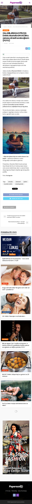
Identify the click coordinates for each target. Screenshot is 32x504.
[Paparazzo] (16, 486)
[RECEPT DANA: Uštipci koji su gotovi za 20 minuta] (16, 361)
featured (18, 181)
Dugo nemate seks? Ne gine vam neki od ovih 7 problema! (15, 289)
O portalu (7, 491)
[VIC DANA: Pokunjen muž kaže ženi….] (16, 304)
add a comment (10, 207)
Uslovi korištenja (22, 491)
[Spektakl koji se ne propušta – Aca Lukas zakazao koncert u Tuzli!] (16, 246)
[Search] (29, 2)
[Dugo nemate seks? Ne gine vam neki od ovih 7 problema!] (16, 275)
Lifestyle (5, 283)
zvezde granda (19, 184)
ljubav (25, 181)
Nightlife (5, 254)
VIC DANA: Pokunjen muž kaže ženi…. (14, 316)
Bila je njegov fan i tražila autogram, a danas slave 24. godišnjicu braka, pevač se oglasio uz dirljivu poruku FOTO (15, 345)
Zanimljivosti (6, 312)
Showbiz (6, 30)
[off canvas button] (2, 2)
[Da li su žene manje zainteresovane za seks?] (16, 390)
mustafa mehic (8, 184)
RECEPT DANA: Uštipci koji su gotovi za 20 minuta (15, 375)
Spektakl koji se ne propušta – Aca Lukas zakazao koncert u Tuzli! (15, 259)
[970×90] (16, 54)
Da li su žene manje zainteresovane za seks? (15, 404)
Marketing (14, 491)
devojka (10, 181)
